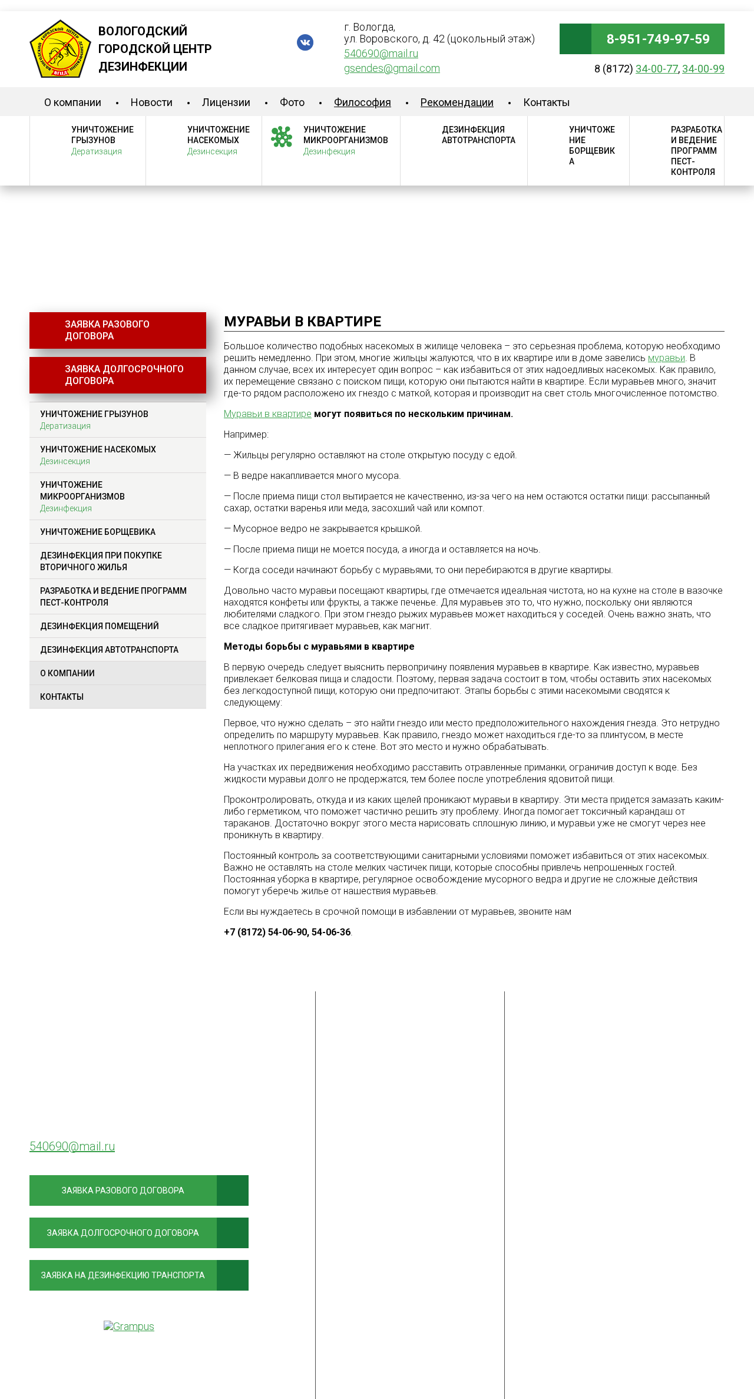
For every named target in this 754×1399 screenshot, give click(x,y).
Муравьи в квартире (268, 413)
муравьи (666, 357)
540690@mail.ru (381, 53)
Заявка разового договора (107, 330)
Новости (152, 102)
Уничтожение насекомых (218, 140)
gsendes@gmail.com (392, 68)
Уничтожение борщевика (592, 145)
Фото (292, 102)
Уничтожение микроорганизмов (345, 140)
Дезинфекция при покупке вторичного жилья (101, 561)
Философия (362, 102)
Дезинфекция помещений (99, 626)
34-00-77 (657, 68)
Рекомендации (457, 102)
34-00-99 (703, 68)
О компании (72, 102)
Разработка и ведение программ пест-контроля (696, 151)
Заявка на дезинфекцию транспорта (123, 1275)
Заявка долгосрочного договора (124, 374)
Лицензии (226, 102)
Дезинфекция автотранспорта (478, 135)
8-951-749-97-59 (658, 39)
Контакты (546, 102)
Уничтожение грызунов (102, 140)
